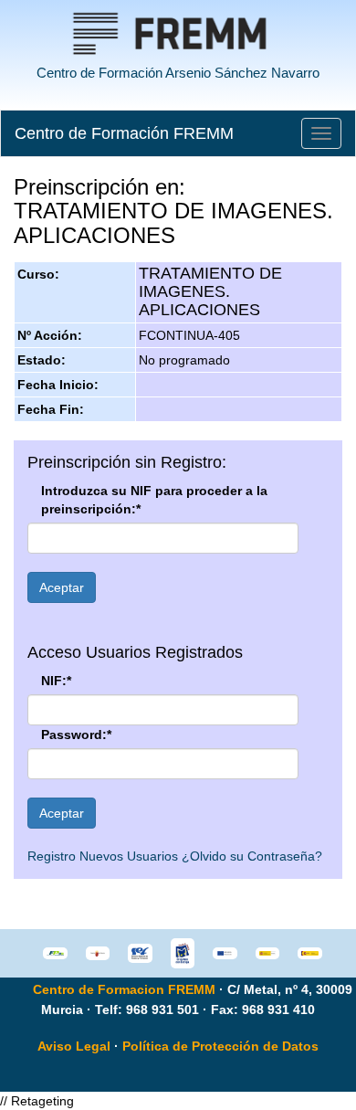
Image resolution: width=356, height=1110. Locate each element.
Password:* (76, 734)
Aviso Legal (73, 1046)
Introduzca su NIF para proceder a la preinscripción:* (154, 499)
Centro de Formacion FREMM (124, 989)
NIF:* (56, 680)
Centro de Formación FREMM (124, 133)
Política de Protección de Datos (220, 1046)
